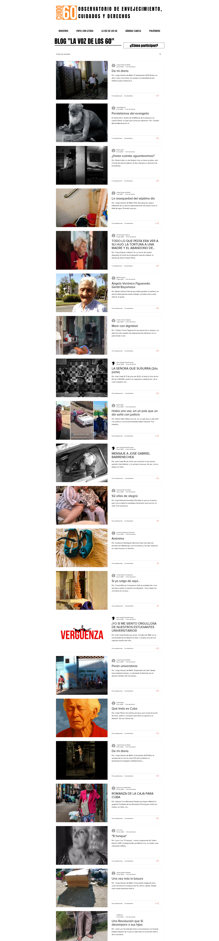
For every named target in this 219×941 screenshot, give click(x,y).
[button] (63, 31)
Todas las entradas (63, 54)
